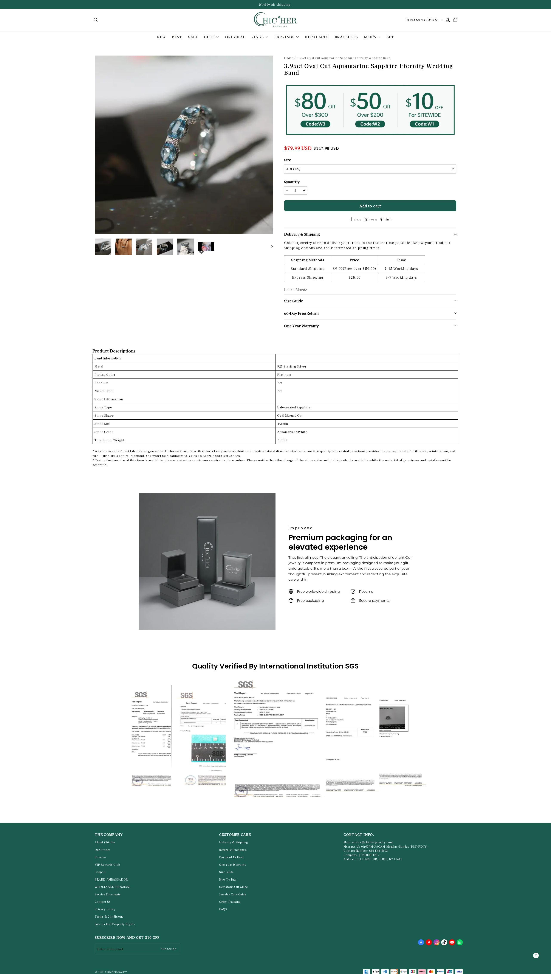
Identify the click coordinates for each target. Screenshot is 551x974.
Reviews (100, 857)
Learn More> (296, 289)
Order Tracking (230, 902)
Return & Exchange (232, 850)
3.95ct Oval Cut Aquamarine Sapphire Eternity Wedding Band (343, 58)
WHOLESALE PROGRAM (112, 887)
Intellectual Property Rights (115, 924)
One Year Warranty (232, 865)
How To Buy (228, 879)
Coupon (100, 872)
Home (289, 58)
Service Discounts (108, 894)
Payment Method (231, 857)
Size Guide (226, 872)
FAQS (223, 909)
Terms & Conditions (109, 916)
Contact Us (103, 902)
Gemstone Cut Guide (233, 887)
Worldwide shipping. (275, 4)
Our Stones (102, 850)
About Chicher (105, 842)
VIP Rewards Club (107, 865)
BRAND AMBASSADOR (111, 879)
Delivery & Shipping (233, 842)
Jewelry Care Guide (232, 894)
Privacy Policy (105, 909)
